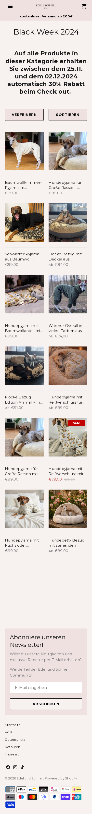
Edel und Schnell (30, 778)
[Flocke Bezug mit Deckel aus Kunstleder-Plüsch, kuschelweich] (68, 222)
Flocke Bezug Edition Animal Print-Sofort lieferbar (24, 400)
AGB (8, 732)
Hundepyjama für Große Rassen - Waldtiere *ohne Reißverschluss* (65, 185)
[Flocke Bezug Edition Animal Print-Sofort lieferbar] (24, 365)
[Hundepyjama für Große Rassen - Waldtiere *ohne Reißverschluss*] (68, 151)
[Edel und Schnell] (46, 6)
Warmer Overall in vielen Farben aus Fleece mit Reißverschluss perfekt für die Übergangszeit (65, 328)
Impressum (14, 754)
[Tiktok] (22, 767)
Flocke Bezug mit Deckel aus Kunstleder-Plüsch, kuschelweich (66, 257)
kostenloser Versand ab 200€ (46, 16)
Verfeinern (24, 114)
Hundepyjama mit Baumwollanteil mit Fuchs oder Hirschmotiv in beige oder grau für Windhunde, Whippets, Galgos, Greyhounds (24, 328)
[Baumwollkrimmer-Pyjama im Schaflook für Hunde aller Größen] (24, 151)
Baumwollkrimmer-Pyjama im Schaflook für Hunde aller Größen (24, 185)
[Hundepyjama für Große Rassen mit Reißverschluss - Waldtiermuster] (24, 437)
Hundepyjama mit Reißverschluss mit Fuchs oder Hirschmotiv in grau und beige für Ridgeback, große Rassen (66, 471)
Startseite (13, 725)
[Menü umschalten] (10, 6)
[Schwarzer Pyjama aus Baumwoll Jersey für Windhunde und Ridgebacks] (24, 222)
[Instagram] (15, 767)
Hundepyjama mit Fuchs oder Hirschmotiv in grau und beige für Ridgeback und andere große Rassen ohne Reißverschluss (23, 543)
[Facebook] (8, 767)
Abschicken (46, 704)
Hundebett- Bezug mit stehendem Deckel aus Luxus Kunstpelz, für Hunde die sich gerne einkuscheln (66, 543)
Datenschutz (15, 739)
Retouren (12, 747)
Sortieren (67, 114)
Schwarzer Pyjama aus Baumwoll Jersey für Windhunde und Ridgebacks (22, 257)
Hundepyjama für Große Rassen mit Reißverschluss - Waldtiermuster (21, 471)
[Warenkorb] (84, 6)
